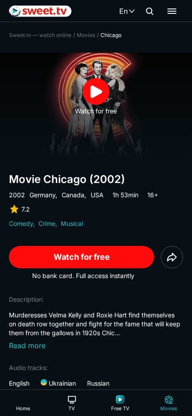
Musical (72, 223)
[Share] (172, 257)
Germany (42, 195)
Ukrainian (61, 383)
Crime (46, 223)
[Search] (149, 11)
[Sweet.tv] (40, 11)
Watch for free (82, 257)
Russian (98, 383)
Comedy (21, 223)
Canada (73, 195)
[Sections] (172, 11)
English (19, 383)
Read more (27, 345)
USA (97, 195)
